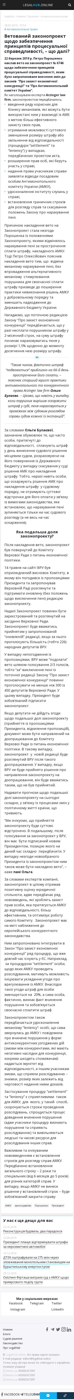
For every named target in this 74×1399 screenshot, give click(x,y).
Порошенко (41, 1205)
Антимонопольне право (22, 29)
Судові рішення (12, 1338)
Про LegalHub (11, 1348)
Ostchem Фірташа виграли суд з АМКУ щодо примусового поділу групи (36, 1279)
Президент (58, 1205)
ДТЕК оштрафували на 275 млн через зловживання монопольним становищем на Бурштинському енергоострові (36, 1262)
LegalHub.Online (16, 1354)
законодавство (23, 1205)
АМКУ (8, 1205)
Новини (8, 1329)
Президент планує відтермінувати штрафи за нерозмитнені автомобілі (35, 1244)
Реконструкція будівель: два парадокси (32, 1231)
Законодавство (13, 1343)
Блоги (6, 1334)
